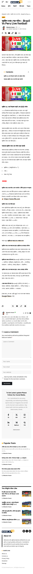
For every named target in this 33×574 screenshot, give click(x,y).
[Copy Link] (12, 33)
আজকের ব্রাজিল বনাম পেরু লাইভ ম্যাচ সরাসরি (13, 79)
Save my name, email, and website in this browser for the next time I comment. (15, 378)
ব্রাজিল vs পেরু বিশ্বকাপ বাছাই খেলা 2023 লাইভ (14, 76)
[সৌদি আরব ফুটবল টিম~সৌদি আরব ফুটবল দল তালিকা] (26, 513)
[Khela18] (16, 1)
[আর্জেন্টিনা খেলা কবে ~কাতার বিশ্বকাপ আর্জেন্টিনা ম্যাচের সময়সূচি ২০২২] (26, 504)
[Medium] (16, 423)
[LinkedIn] (8, 423)
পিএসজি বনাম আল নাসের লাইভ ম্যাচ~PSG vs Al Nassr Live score (10, 494)
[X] (28, 313)
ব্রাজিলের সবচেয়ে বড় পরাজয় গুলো (16, 241)
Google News (6, 296)
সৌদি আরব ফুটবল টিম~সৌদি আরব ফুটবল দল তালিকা (11, 512)
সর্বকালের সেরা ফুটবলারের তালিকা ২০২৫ (11, 520)
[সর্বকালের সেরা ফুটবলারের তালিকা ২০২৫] (26, 521)
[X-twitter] (27, 531)
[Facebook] (25, 313)
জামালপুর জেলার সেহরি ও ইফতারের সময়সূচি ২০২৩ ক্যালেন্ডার (14, 458)
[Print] (15, 33)
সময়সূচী (24, 506)
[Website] (24, 313)
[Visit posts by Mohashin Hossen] (4, 28)
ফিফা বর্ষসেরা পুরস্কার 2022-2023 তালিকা (11, 469)
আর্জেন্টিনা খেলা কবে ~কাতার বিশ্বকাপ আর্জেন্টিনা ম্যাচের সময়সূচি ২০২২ (10, 503)
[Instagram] (24, 416)
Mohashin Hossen (10, 27)
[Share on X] (5, 33)
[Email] (9, 33)
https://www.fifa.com (12, 199)
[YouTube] (30, 313)
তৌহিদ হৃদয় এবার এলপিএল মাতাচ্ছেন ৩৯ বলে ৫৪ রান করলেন (14, 447)
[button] (3, 2)
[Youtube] (30, 531)
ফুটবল (3, 17)
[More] (19, 33)
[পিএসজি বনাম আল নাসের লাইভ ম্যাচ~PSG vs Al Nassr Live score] (26, 494)
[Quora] (24, 423)
